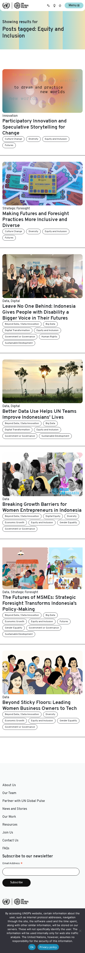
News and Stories (14, 809)
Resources (9, 825)
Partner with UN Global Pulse (23, 801)
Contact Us (10, 841)
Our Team (9, 793)
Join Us (7, 833)
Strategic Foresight (16, 209)
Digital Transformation (17, 330)
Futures (9, 145)
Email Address (12, 863)
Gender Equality (68, 522)
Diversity (33, 139)
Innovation (10, 116)
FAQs (5, 848)
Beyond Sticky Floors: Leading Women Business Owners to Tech (39, 706)
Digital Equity (53, 516)
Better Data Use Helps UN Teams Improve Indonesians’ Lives (39, 414)
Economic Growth (14, 522)
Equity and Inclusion (56, 139)
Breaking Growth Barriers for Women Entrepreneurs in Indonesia (41, 507)
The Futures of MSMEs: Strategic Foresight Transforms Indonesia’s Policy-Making (39, 604)
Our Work (9, 817)
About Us (9, 785)
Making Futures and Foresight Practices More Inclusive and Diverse (35, 220)
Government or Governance (20, 336)
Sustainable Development (19, 343)
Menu (73, 6)
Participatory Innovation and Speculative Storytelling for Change (34, 127)
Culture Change (13, 139)
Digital (15, 301)
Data (5, 301)
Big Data (50, 324)
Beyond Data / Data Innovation (22, 324)
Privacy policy (48, 947)
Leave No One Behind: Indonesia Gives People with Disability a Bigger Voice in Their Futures (39, 312)
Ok (32, 947)
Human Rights (49, 336)
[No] (80, 931)
